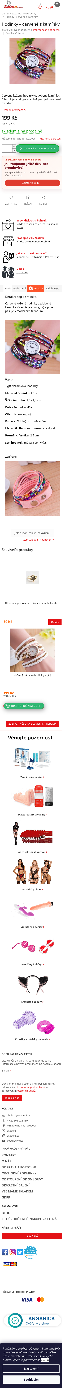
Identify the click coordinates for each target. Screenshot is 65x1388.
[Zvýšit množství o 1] (14, 146)
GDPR (45, 1360)
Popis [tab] (8, 288)
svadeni (11, 1130)
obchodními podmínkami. (30, 1087)
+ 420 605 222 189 (17, 1120)
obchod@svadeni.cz (18, 1115)
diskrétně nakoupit (39, 148)
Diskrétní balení (16, 1185)
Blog (6, 1213)
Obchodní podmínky (19, 1173)
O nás (6, 1161)
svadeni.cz (13, 1135)
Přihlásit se (12, 1098)
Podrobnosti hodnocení (46, 29)
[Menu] (57, 4)
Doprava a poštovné (19, 1167)
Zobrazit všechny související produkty (32, 723)
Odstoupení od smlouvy (22, 1179)
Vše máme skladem (17, 1191)
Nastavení (31, 1368)
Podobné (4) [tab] (52, 288)
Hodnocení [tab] (19, 288)
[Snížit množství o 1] (14, 150)
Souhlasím (31, 1379)
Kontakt (9, 1155)
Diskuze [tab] (38, 288)
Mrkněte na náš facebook (21, 1125)
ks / (32, 1235)
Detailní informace (12, 110)
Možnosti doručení (50, 138)
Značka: (15, 33)
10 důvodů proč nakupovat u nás (30, 1219)
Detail (55, 621)
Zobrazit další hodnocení (37, 539)
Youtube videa (15, 1140)
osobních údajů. (26, 1090)
